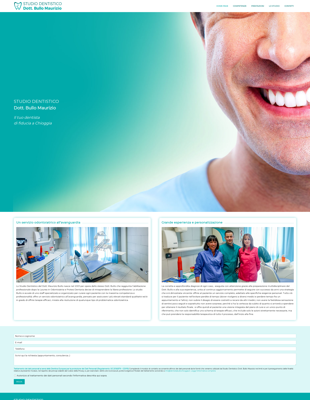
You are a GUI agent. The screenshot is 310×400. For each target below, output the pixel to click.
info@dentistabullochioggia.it (177, 371)
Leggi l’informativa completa (203, 371)
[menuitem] (222, 6)
